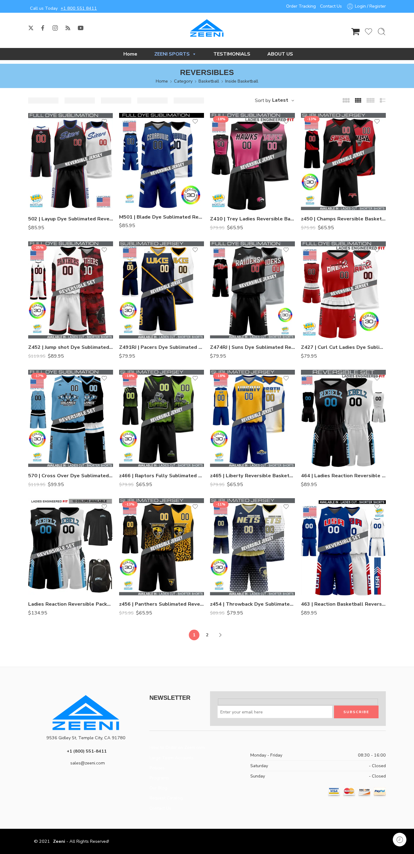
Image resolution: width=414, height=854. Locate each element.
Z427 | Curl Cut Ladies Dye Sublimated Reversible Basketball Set (343, 347)
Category (183, 81)
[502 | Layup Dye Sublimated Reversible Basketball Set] (70, 161)
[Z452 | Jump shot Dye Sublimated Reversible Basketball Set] (70, 290)
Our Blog (158, 788)
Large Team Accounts (171, 758)
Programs (159, 778)
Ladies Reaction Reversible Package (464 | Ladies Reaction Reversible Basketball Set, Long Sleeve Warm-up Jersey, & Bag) (70, 604)
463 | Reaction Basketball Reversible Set (343, 604)
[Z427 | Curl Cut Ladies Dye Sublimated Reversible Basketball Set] (343, 290)
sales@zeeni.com (87, 763)
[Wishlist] (104, 121)
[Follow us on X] (31, 28)
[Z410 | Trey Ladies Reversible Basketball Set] (252, 161)
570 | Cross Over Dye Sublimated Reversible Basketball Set (70, 475)
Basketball (209, 81)
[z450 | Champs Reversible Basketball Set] (343, 161)
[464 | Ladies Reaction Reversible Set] (343, 418)
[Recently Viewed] (399, 839)
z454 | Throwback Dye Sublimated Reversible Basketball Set (252, 604)
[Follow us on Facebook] (43, 28)
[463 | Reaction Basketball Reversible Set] (343, 546)
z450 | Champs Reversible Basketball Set (343, 218)
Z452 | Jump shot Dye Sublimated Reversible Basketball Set (70, 347)
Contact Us (331, 6)
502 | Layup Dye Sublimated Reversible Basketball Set (70, 218)
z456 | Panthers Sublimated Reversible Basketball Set (161, 604)
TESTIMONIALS (231, 54)
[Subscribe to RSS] (68, 28)
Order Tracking (301, 6)
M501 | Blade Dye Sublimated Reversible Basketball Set (161, 216)
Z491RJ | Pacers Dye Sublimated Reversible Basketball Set (161, 347)
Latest (280, 100)
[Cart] (355, 31)
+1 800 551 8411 (79, 8)
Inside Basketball (241, 81)
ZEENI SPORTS (172, 54)
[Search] (381, 31)
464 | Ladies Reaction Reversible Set (343, 475)
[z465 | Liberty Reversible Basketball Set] (252, 418)
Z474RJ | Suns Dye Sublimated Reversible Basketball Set (252, 347)
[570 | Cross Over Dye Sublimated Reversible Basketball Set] (70, 418)
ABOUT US (280, 54)
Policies (157, 768)
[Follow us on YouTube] (80, 28)
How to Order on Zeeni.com (177, 747)
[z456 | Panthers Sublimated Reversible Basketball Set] (161, 546)
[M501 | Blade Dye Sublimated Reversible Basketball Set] (161, 160)
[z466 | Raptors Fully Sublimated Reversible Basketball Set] (161, 418)
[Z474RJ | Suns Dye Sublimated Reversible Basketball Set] (252, 290)
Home (130, 54)
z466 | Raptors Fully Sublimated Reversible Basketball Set (161, 475)
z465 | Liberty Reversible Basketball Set (252, 475)
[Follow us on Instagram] (55, 28)
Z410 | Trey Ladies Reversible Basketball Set (252, 218)
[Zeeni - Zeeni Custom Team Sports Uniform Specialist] (207, 28)
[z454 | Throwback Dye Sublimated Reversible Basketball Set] (252, 546)
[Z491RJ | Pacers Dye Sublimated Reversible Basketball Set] (161, 290)
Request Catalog (166, 798)
